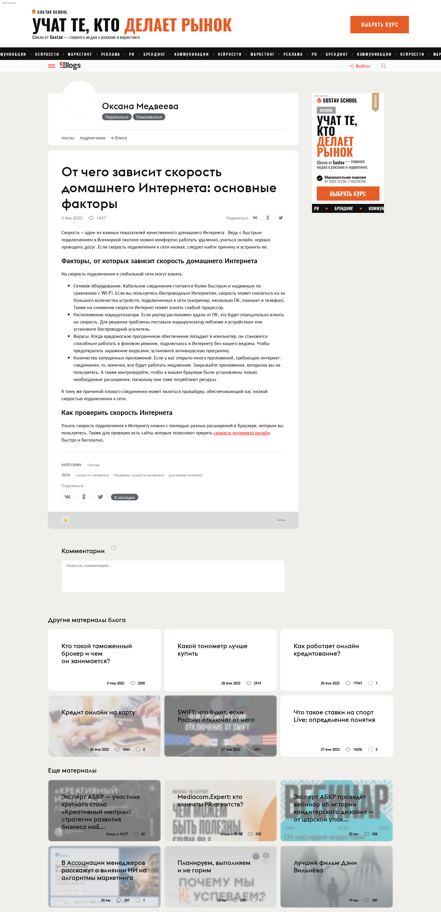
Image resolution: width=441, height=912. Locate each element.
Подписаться (116, 117)
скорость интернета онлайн (242, 432)
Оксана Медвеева (140, 106)
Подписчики (93, 137)
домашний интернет (185, 475)
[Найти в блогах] (383, 66)
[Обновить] (113, 547)
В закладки (124, 497)
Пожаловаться (149, 117)
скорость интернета (92, 475)
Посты (68, 137)
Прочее (94, 464)
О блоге (119, 137)
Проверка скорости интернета (139, 475)
